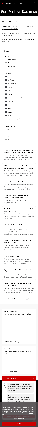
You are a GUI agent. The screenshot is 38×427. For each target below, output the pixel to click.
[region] (19, 414)
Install (9, 91)
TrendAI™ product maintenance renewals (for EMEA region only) (18, 40)
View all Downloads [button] (11, 341)
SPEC (9, 76)
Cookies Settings (19, 418)
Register (10, 112)
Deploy (9, 87)
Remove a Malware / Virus (15, 98)
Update (9, 105)
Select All (9, 119)
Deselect (19, 119)
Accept (19, 423)
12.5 (8, 136)
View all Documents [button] (11, 371)
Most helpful (11, 63)
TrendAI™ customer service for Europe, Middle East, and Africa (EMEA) (18, 34)
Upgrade (10, 94)
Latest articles (11, 59)
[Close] (36, 405)
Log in (10, 396)
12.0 (8, 140)
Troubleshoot (11, 84)
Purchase (10, 115)
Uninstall (10, 101)
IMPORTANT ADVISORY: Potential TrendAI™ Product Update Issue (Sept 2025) (18, 28)
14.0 (8, 133)
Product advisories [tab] (9, 21)
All (8, 129)
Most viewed (11, 66)
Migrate (9, 108)
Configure (10, 80)
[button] (30, 3)
